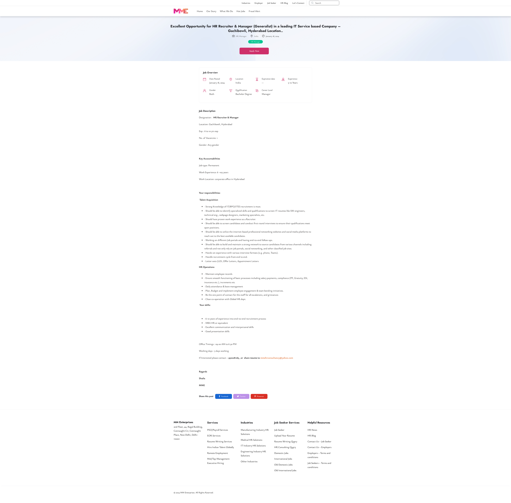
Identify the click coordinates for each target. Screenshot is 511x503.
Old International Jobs (285, 470)
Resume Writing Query (285, 441)
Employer (259, 2)
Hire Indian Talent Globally (220, 447)
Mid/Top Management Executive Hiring (218, 461)
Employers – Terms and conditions (319, 455)
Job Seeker (271, 2)
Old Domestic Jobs (283, 464)
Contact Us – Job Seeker (319, 441)
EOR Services (214, 435)
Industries (246, 2)
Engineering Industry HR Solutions (253, 453)
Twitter (243, 396)
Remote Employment (217, 453)
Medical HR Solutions (251, 439)
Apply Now (254, 51)
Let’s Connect (298, 2)
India (256, 36)
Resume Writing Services (219, 441)
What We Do (226, 11)
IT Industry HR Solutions (253, 445)
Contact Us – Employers (319, 447)
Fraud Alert (254, 11)
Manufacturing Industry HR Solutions (255, 432)
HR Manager (241, 36)
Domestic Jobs (281, 453)
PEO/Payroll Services (217, 429)
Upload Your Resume (284, 435)
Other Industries (249, 461)
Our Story (211, 11)
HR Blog (284, 2)
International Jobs (283, 458)
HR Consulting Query (285, 447)
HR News (312, 429)
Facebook (224, 396)
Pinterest (260, 396)
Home (200, 11)
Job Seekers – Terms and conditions (319, 465)
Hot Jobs (240, 11)
